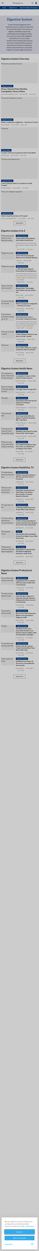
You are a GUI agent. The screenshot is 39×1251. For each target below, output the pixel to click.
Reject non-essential (19, 1238)
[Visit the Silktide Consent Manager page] (32, 1244)
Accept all (19, 1232)
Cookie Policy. (29, 1226)
